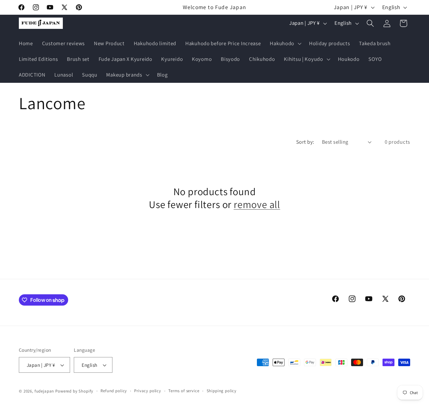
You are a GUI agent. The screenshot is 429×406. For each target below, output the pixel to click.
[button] (285, 43)
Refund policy (113, 390)
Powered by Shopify (74, 391)
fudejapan (44, 391)
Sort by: (305, 141)
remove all (257, 204)
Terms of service (183, 390)
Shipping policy (222, 390)
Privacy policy (147, 390)
